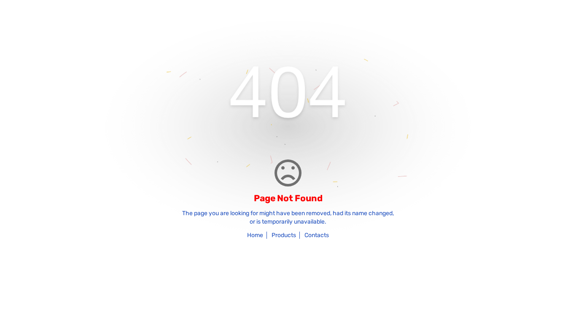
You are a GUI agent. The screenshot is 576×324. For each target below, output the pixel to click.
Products (284, 235)
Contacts (316, 235)
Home (255, 235)
